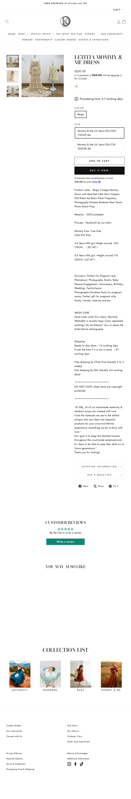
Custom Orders (13, 725)
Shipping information (99, 466)
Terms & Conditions (15, 763)
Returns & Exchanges (77, 753)
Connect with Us (14, 736)
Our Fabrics (73, 731)
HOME (11, 33)
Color (79, 107)
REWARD (27, 39)
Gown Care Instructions (78, 741)
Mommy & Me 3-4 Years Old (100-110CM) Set (96, 133)
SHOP (22, 33)
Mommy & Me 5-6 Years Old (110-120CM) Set (96, 147)
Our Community (14, 731)
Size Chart (72, 725)
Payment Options (14, 758)
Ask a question (99, 474)
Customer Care (74, 736)
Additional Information (78, 758)
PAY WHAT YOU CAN (69, 33)
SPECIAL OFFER (41, 33)
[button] (99, 75)
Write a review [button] (65, 542)
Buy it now (99, 170)
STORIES (90, 33)
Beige (80, 114)
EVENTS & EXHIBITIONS (94, 39)
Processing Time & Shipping (20, 769)
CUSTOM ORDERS (65, 39)
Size (77, 124)
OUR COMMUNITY (112, 33)
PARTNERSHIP (44, 39)
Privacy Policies (14, 753)
